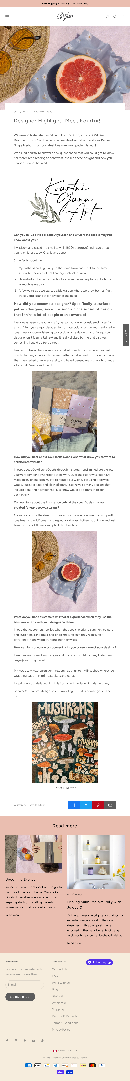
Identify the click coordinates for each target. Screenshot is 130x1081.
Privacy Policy (61, 1029)
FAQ (55, 976)
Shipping (58, 1009)
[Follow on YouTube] (33, 1040)
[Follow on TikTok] (42, 1040)
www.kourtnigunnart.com (47, 670)
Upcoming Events (20, 879)
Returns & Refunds (64, 1016)
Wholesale (59, 1003)
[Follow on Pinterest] (24, 1040)
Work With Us (61, 983)
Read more (12, 915)
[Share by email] (110, 805)
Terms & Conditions (65, 1023)
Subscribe (20, 996)
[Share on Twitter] (86, 805)
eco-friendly (74, 894)
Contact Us (59, 969)
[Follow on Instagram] (16, 1040)
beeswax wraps (43, 111)
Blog (55, 989)
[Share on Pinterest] (98, 805)
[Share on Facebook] (74, 805)
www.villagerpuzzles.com (75, 691)
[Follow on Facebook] (7, 1040)
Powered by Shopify (77, 1058)
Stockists (58, 996)
